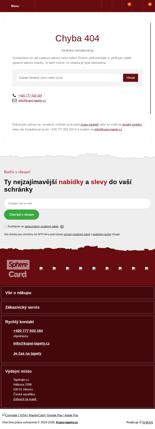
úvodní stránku (132, 124)
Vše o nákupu (18, 293)
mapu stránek (90, 124)
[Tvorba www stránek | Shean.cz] (146, 422)
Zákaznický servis (22, 307)
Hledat (130, 77)
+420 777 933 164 (30, 95)
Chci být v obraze (21, 214)
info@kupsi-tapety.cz (32, 100)
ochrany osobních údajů (77, 234)
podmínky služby (102, 234)
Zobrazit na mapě (25, 399)
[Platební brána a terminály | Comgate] (43, 415)
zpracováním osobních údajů (41, 226)
